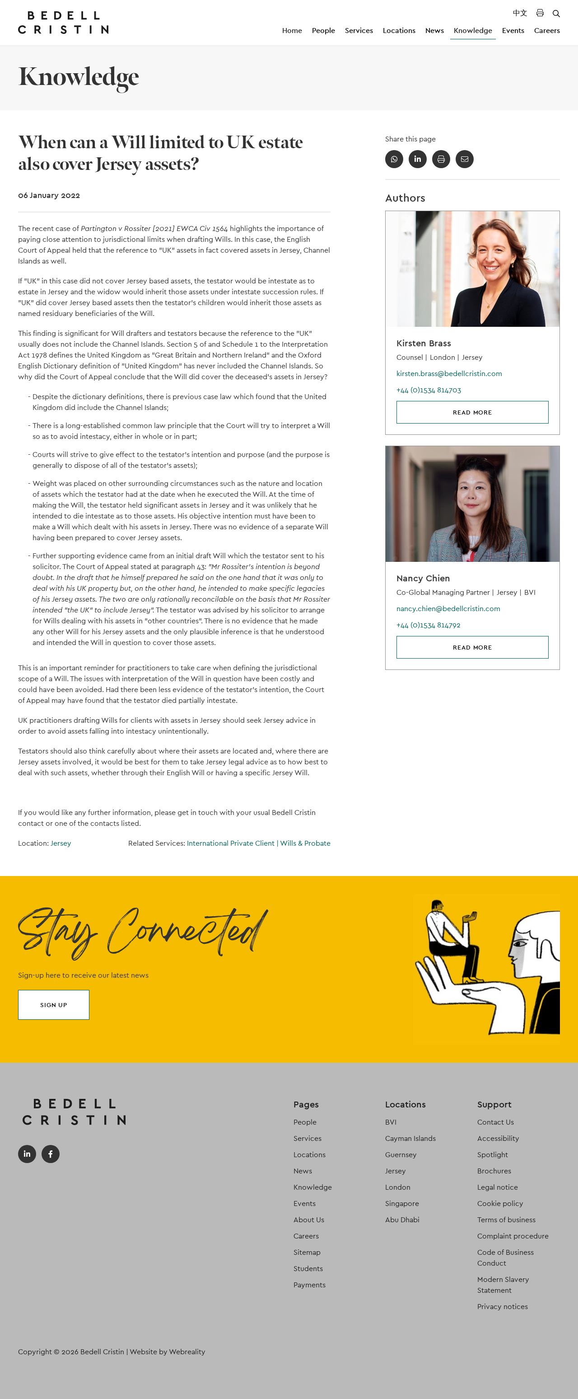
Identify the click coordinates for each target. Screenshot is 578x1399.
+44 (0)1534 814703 (428, 390)
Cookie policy (500, 1203)
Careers (547, 30)
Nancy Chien (423, 578)
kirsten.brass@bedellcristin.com (449, 373)
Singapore (402, 1203)
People (323, 30)
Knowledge (473, 30)
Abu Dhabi (402, 1220)
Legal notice (497, 1187)
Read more (472, 412)
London (397, 1187)
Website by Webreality (167, 1352)
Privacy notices (502, 1306)
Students (308, 1268)
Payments (310, 1285)
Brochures (494, 1171)
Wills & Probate (305, 843)
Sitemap (307, 1252)
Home (292, 30)
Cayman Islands (410, 1138)
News (434, 30)
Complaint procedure (513, 1236)
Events (513, 30)
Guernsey (401, 1154)
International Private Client (233, 843)
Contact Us (495, 1122)
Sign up (53, 1005)
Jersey (61, 843)
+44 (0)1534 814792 (428, 625)
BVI (390, 1122)
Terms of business (506, 1220)
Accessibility (498, 1138)
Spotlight (492, 1154)
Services (359, 30)
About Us (309, 1220)
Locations (399, 30)
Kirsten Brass (423, 343)
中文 (520, 13)
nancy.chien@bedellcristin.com (448, 608)
